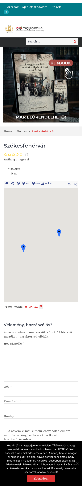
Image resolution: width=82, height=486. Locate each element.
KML (28, 183)
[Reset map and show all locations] (69, 183)
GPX (37, 183)
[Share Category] (18, 183)
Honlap (9, 416)
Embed (48, 183)
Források (12, 7)
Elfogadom (41, 478)
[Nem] (77, 463)
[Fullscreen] (75, 183)
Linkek (56, 7)
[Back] (6, 183)
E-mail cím (13, 401)
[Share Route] (12, 183)
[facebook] (6, 11)
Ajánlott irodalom (34, 7)
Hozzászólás (14, 343)
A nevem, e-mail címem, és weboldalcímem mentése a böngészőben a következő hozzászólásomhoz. (37, 435)
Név (8, 386)
